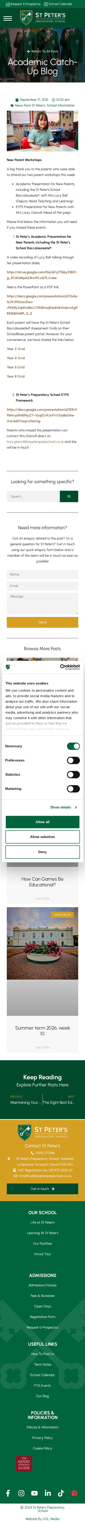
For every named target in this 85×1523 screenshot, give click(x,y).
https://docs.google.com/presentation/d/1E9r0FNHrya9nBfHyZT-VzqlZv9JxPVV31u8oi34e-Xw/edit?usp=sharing (42, 415)
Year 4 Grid (16, 358)
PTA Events (42, 1385)
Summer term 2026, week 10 (42, 1030)
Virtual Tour (42, 1254)
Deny (42, 852)
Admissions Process (42, 1285)
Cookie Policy (42, 1448)
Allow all (42, 822)
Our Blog (42, 1396)
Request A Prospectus (25, 4)
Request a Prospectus (42, 1327)
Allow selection (42, 837)
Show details (60, 807)
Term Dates (42, 1364)
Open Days (42, 1306)
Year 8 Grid (15, 376)
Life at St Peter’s (42, 1222)
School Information (61, 105)
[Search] (69, 496)
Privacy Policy (42, 1438)
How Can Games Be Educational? (42, 882)
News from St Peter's (30, 105)
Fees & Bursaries (42, 1296)
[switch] (73, 760)
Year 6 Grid (15, 367)
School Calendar (60, 4)
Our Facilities (42, 1243)
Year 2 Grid (16, 349)
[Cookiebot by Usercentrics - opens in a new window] (60, 667)
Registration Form (42, 1317)
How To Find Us (42, 1354)
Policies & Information (42, 1427)
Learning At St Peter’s (42, 1233)
